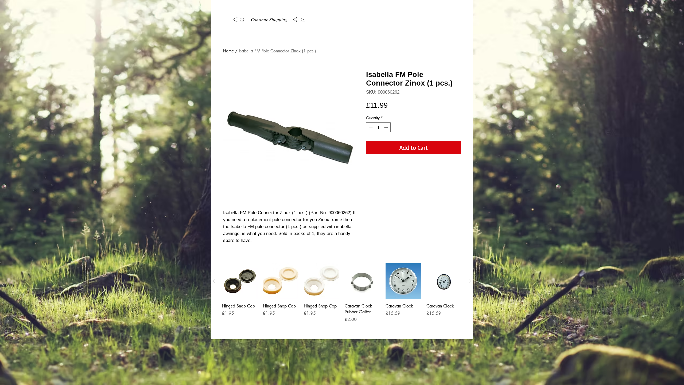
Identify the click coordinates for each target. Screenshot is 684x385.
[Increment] (386, 127)
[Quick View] (240, 281)
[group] (342, 299)
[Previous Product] (214, 281)
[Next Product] (470, 281)
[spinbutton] (378, 127)
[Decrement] (370, 127)
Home (228, 51)
